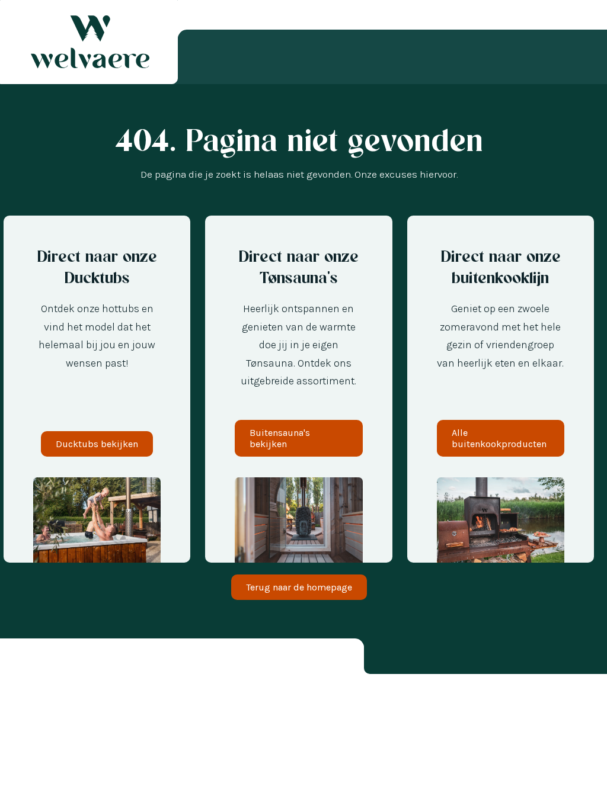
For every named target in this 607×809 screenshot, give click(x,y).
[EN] (77, 793)
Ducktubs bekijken (97, 444)
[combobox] (18, 793)
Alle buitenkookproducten (499, 438)
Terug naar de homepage (299, 587)
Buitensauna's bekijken (280, 438)
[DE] (53, 793)
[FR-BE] (41, 793)
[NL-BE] (30, 793)
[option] (30, 793)
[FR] (65, 793)
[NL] (18, 793)
